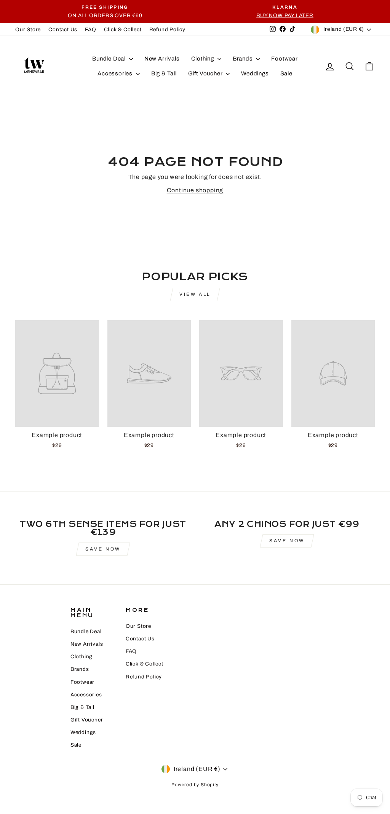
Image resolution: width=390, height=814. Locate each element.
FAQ (90, 29)
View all (195, 294)
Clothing (203, 59)
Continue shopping (195, 190)
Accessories (116, 73)
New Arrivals (162, 59)
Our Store (28, 29)
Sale (286, 73)
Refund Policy (167, 29)
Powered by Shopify (194, 784)
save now (287, 540)
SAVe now (103, 549)
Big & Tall (164, 73)
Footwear (284, 59)
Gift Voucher (206, 73)
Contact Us (62, 29)
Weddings (255, 73)
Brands (243, 59)
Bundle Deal (109, 59)
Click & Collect (123, 29)
